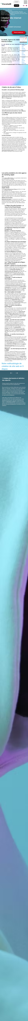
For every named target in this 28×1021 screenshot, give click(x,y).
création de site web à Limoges (12, 324)
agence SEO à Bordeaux (15, 269)
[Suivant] (16, 373)
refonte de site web (16, 95)
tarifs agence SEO (5, 186)
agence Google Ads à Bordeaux (11, 271)
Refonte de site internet (6, 199)
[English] (26, 5)
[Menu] (26, 2)
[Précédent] (11, 373)
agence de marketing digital (8, 150)
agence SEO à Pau (16, 299)
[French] (23, 5)
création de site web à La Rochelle (13, 284)
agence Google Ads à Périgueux (15, 358)
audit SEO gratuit (11, 64)
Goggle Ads (8, 98)
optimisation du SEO (10, 401)
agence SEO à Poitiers (14, 313)
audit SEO (11, 13)
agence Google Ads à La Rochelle (15, 289)
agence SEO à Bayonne (12, 342)
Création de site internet (7, 95)
